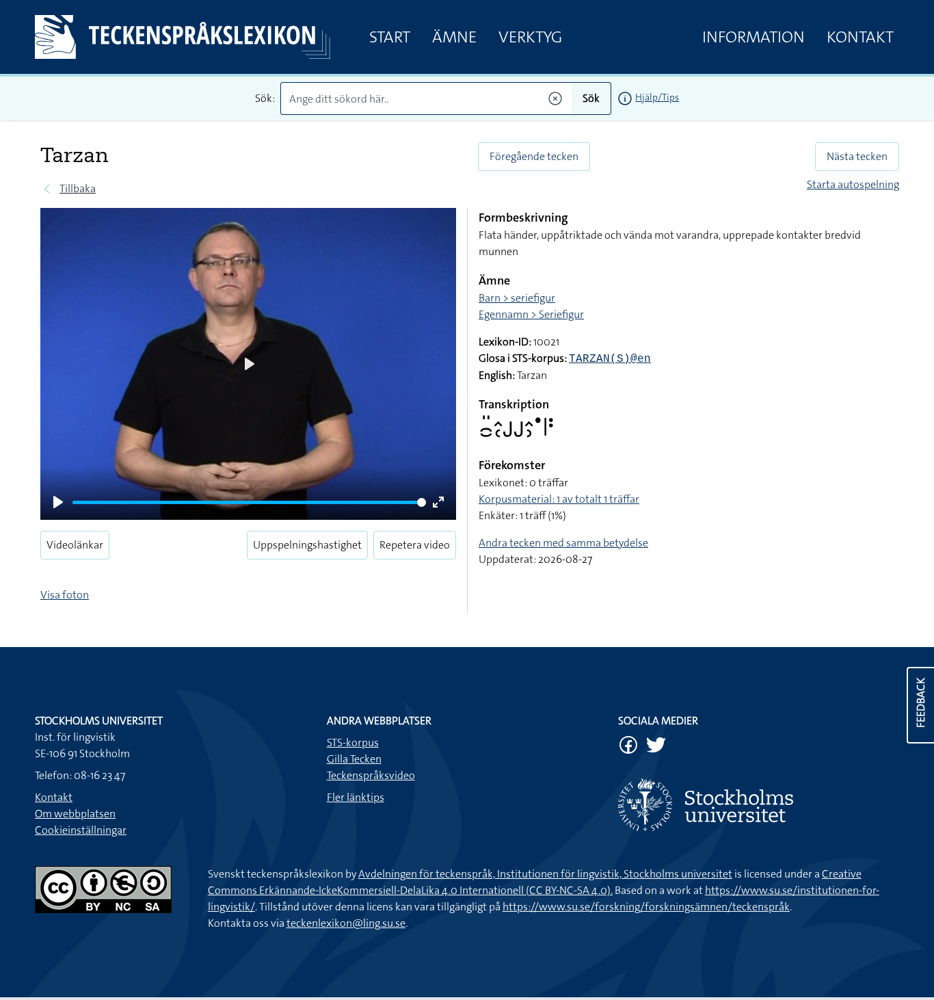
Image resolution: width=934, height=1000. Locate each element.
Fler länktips (355, 797)
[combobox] (426, 98)
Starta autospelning (853, 184)
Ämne (454, 37)
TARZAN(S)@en (610, 359)
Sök (591, 98)
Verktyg (530, 37)
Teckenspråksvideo (371, 775)
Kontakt (860, 37)
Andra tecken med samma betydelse (563, 543)
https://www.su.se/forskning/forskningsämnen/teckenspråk (646, 906)
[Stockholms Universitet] (758, 804)
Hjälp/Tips (657, 97)
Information (753, 37)
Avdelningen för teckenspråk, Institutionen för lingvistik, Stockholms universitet (545, 874)
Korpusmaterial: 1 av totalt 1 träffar (559, 499)
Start (389, 37)
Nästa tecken (857, 156)
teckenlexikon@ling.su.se (345, 923)
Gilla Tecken (354, 759)
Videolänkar (74, 545)
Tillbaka (77, 188)
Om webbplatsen (75, 813)
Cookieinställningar (80, 830)
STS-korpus (353, 742)
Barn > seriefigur (517, 298)
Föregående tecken (534, 156)
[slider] (249, 502)
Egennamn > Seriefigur (531, 314)
